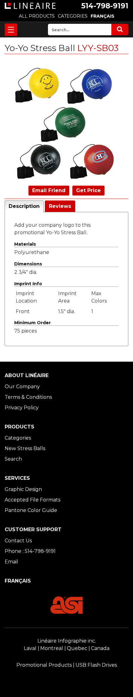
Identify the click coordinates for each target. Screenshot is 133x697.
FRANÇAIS (102, 16)
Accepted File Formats (32, 500)
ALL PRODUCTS (37, 16)
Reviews (60, 206)
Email (11, 562)
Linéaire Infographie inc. (66, 641)
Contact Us (18, 541)
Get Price (88, 190)
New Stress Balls (25, 448)
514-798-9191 (104, 6)
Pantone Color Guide (31, 510)
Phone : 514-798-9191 (30, 551)
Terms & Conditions (28, 397)
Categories (18, 438)
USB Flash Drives (96, 665)
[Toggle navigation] (11, 30)
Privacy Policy (22, 408)
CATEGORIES (73, 16)
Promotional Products (44, 665)
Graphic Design (23, 489)
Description (24, 206)
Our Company (22, 386)
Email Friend (49, 190)
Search (13, 459)
